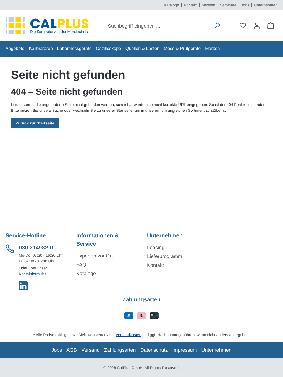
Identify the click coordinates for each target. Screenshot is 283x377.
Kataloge (171, 5)
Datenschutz (154, 350)
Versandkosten (129, 335)
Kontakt (190, 5)
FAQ (81, 264)
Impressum (184, 350)
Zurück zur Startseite (35, 123)
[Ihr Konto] (257, 25)
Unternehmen (265, 5)
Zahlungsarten (120, 350)
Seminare (228, 5)
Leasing (155, 247)
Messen (208, 5)
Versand (90, 350)
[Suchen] (217, 25)
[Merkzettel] (243, 25)
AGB (71, 350)
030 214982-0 (36, 248)
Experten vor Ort (94, 256)
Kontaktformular (32, 274)
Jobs (245, 5)
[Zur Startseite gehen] (47, 25)
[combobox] (158, 25)
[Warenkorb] (270, 25)
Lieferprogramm (164, 256)
